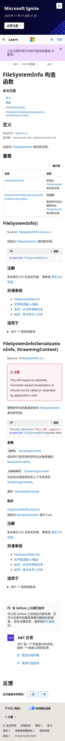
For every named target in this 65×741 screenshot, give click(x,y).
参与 (49, 725)
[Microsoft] (32, 39)
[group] (32, 193)
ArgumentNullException (23, 509)
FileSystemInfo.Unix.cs (34, 232)
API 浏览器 (29, 64)
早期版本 (26, 725)
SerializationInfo (30, 451)
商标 (5, 736)
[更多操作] (59, 64)
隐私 (5, 730)
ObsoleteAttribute (26, 491)
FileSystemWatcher (27, 299)
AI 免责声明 (9, 725)
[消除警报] (59, 6)
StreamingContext (36, 471)
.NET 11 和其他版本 (23, 332)
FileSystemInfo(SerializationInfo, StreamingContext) (25, 113)
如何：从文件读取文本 (28, 309)
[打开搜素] (52, 39)
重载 (8, 102)
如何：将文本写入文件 (28, 314)
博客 (37, 725)
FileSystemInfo (22, 147)
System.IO (21, 133)
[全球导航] (3, 39)
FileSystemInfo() (15, 107)
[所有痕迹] (6, 64)
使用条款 (45, 730)
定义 (8, 97)
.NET (15, 64)
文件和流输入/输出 (26, 304)
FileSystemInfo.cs (31, 358)
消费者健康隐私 (24, 730)
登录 (59, 39)
